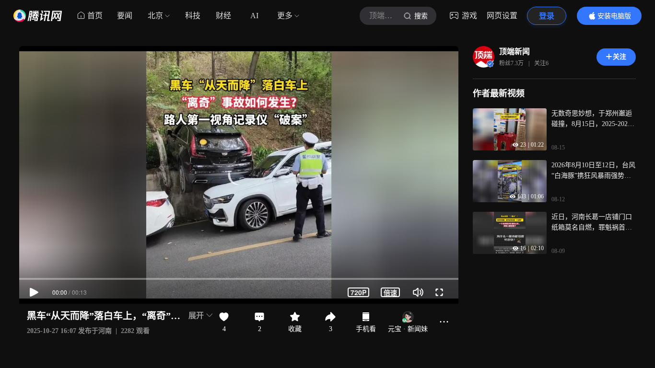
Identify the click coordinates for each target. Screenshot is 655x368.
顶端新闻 (514, 51)
